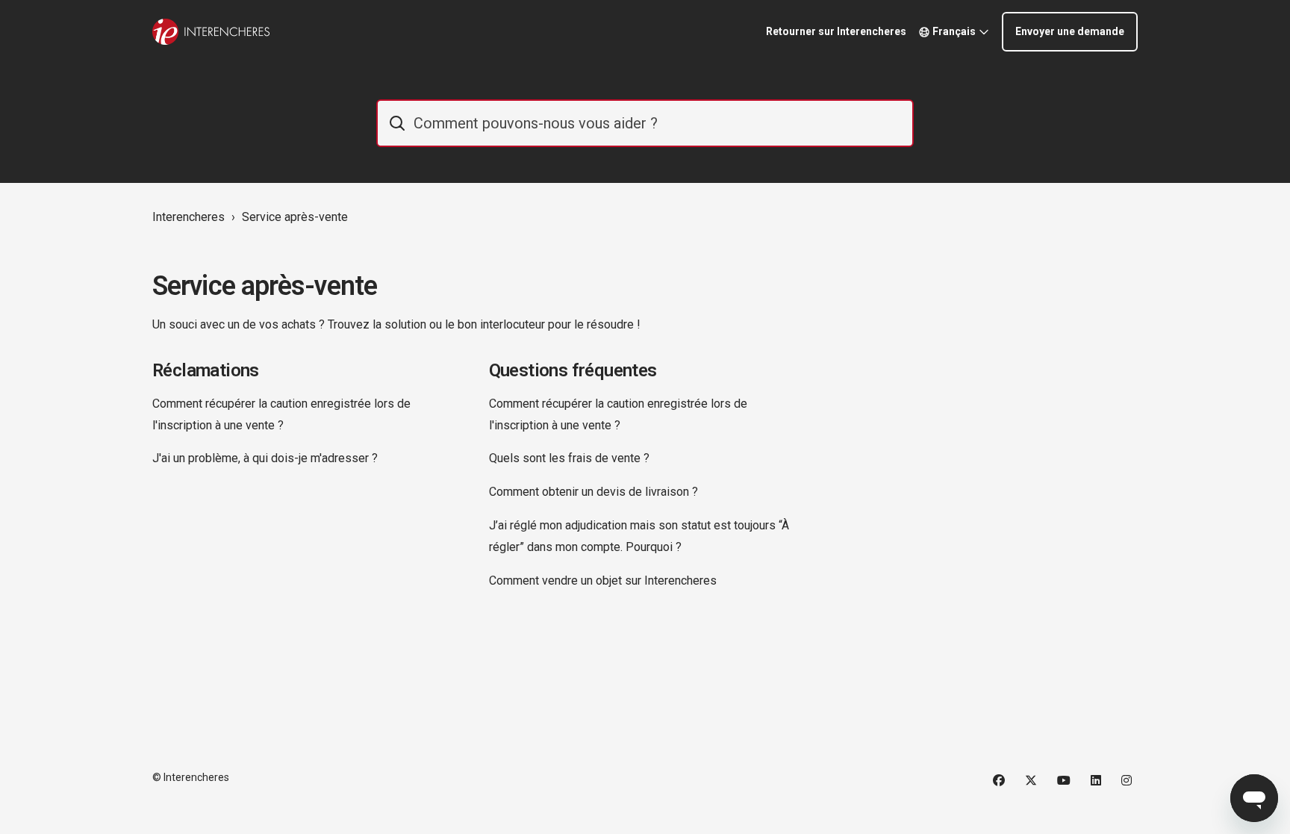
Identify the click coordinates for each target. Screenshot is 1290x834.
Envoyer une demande (1069, 31)
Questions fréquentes (573, 370)
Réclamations (205, 370)
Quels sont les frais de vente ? (569, 458)
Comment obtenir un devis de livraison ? (593, 492)
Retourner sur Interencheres (836, 31)
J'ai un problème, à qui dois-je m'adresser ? (265, 458)
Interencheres (188, 217)
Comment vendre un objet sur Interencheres (603, 580)
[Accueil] (210, 32)
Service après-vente (295, 217)
